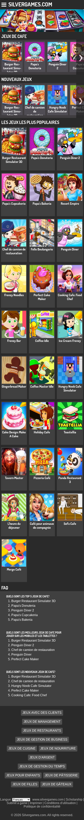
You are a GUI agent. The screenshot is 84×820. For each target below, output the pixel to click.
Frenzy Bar (14, 341)
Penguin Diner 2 (57, 66)
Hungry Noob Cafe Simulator (57, 109)
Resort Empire (70, 203)
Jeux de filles (25, 784)
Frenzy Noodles (14, 295)
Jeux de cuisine (22, 748)
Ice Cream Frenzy (70, 341)
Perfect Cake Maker (42, 297)
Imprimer (36, 803)
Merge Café (14, 569)
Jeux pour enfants (23, 775)
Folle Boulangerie (42, 249)
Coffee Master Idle (42, 386)
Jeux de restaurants (42, 730)
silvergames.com (30, 4)
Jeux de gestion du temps (42, 766)
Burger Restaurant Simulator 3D (12, 68)
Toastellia (70, 432)
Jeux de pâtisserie (61, 775)
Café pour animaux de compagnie (42, 525)
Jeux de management (42, 721)
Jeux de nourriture (58, 748)
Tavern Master (14, 478)
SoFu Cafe (70, 524)
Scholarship (74, 799)
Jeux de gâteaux (56, 784)
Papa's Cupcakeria (14, 203)
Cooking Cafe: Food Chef (70, 297)
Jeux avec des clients (42, 712)
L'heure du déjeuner (14, 525)
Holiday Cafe (42, 432)
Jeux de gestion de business (42, 739)
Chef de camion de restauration (35, 111)
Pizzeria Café (42, 478)
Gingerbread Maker (14, 386)
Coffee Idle (42, 341)
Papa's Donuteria (35, 66)
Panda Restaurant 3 (69, 480)
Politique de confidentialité (42, 806)
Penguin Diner (70, 249)
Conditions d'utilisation (60, 803)
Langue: (6, 799)
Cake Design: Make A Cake (14, 434)
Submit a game (17, 803)
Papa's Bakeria (42, 203)
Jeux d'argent (42, 757)
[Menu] (4, 4)
